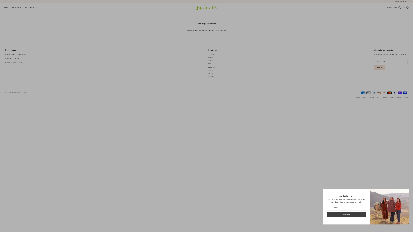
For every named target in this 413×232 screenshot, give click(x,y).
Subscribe (346, 214)
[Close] (406, 191)
